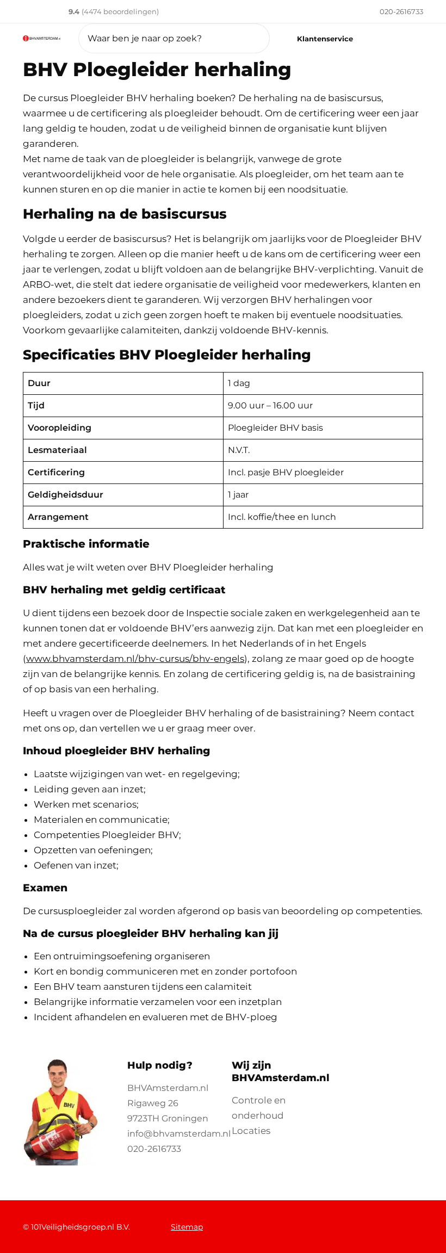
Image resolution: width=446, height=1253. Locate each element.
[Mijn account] (378, 38)
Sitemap (187, 1227)
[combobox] (174, 38)
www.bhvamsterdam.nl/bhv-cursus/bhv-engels (135, 658)
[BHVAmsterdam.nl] (42, 38)
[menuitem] (386, 11)
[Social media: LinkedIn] (372, 1221)
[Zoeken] (248, 38)
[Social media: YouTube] (400, 1221)
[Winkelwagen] (408, 38)
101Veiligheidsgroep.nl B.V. (80, 1227)
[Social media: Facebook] (313, 1221)
